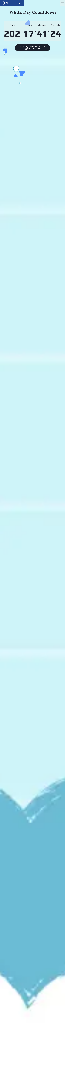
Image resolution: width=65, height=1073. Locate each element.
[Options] (63, 3)
